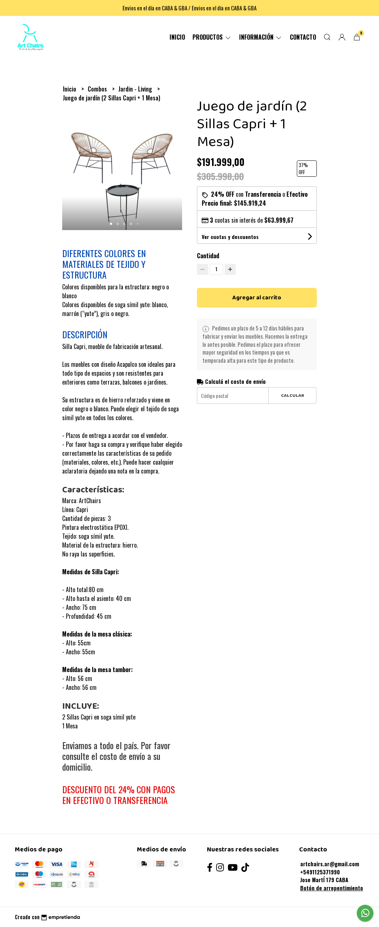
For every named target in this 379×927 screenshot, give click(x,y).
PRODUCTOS (208, 37)
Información (257, 37)
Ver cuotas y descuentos (230, 236)
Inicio (177, 37)
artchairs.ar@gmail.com (329, 864)
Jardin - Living (136, 88)
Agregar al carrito (256, 297)
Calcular (292, 395)
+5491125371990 (320, 872)
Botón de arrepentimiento (331, 888)
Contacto (303, 37)
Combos (98, 88)
